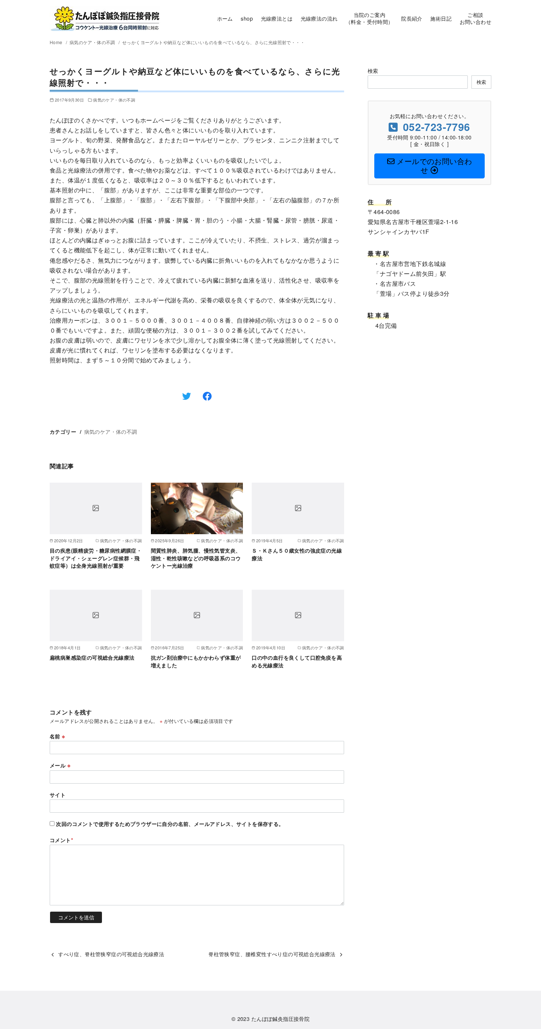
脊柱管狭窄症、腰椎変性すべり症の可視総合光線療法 (272, 954)
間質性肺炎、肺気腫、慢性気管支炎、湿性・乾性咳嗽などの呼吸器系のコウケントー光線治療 (196, 558)
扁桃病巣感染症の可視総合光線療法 (92, 657)
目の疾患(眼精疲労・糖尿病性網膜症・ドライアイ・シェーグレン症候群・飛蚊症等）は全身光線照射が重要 (96, 558)
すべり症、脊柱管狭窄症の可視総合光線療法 (111, 954)
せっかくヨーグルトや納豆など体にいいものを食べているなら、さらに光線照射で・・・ (213, 42)
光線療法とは (277, 18)
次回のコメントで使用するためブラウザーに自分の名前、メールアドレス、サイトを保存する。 (170, 823)
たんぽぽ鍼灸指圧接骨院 (280, 1018)
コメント (61, 840)
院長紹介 (411, 18)
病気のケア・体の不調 (93, 42)
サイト (58, 794)
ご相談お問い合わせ (475, 18)
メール (60, 765)
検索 (373, 70)
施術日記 (441, 18)
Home (57, 42)
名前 (57, 736)
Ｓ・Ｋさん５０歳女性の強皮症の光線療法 (297, 554)
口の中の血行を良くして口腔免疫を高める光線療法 (297, 661)
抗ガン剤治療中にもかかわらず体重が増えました (196, 661)
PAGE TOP (522, 991)
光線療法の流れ (319, 18)
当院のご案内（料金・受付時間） (369, 18)
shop (247, 18)
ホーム (225, 18)
